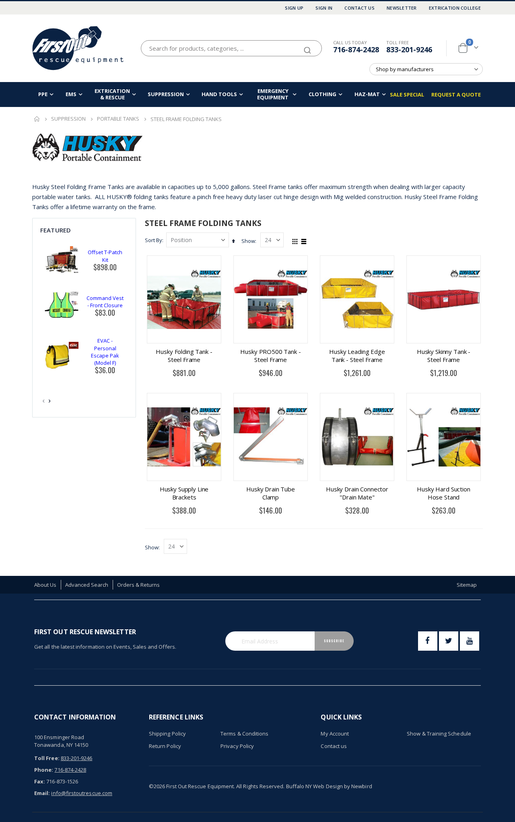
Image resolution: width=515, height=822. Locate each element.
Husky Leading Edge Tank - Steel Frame (357, 355)
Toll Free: (47, 758)
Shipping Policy (167, 733)
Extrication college (455, 8)
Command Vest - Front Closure (105, 301)
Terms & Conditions (244, 733)
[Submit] (307, 46)
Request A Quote (456, 94)
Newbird (361, 786)
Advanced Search (87, 584)
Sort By (153, 240)
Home (37, 119)
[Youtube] (469, 641)
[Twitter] (448, 641)
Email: (42, 793)
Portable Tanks (118, 118)
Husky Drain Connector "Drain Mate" (357, 493)
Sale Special (407, 94)
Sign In (323, 8)
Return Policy (165, 746)
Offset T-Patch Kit (105, 256)
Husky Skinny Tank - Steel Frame (443, 355)
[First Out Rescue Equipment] (78, 48)
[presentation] (50, 401)
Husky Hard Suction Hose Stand (443, 493)
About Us (45, 584)
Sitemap (467, 584)
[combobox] (231, 48)
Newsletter (402, 8)
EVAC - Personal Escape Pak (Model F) (105, 351)
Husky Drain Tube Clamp (270, 493)
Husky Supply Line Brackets (184, 493)
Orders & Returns (138, 584)
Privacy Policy (237, 746)
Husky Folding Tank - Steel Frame (184, 355)
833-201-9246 (409, 49)
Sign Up (294, 8)
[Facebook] (427, 641)
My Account (335, 733)
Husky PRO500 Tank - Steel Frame (270, 355)
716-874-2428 (356, 49)
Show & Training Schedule (439, 733)
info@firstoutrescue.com (81, 793)
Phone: (43, 769)
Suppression (68, 118)
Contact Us (359, 8)
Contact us (334, 746)
